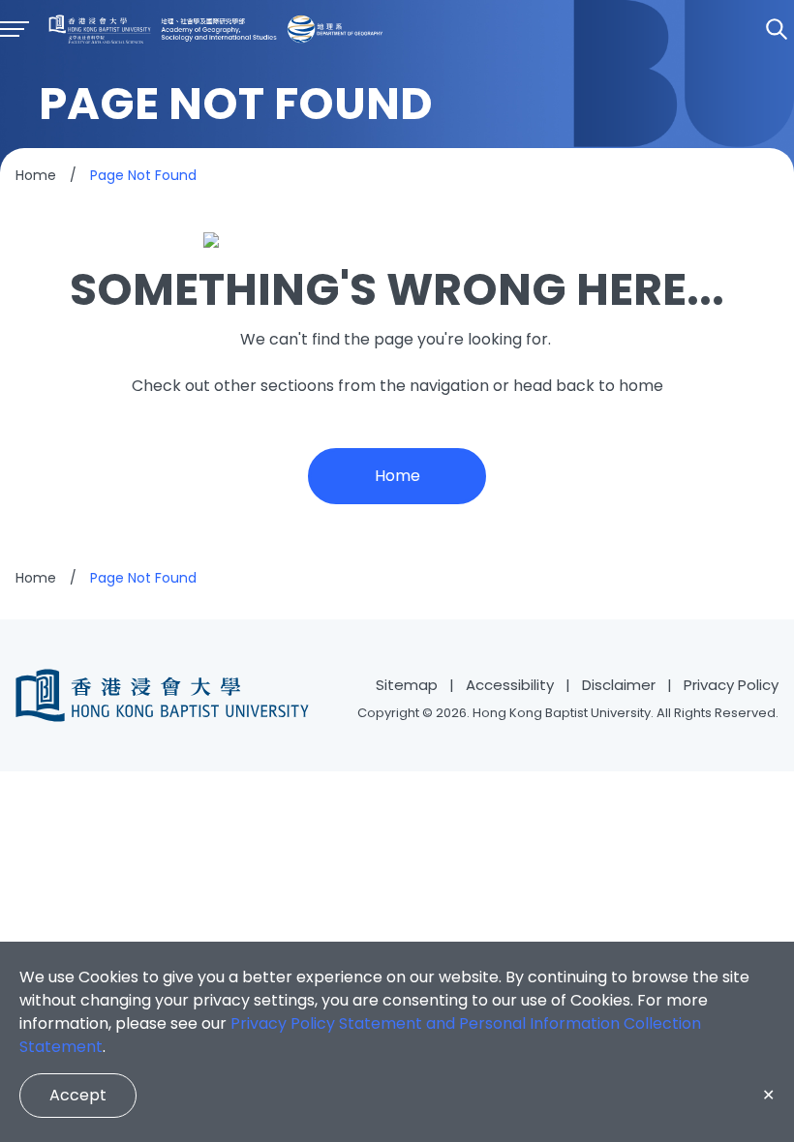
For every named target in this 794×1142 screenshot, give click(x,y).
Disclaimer (619, 685)
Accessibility (510, 685)
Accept (78, 1095)
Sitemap (407, 685)
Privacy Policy (731, 685)
